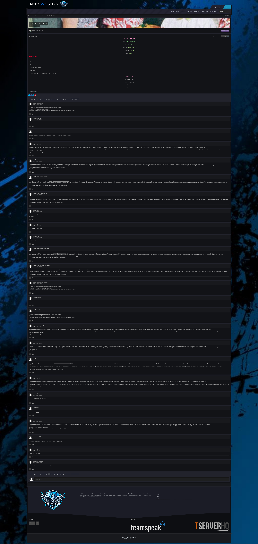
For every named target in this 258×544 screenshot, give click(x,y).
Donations (189, 11)
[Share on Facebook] (31, 95)
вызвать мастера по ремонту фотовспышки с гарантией (66, 424)
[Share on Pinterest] (35, 95)
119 (43, 99)
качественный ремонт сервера (60, 164)
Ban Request (197, 11)
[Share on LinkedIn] (33, 95)
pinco (36, 453)
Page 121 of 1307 (75, 99)
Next (66, 99)
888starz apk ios (37, 465)
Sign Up (227, 7)
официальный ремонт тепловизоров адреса (63, 363)
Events (157, 498)
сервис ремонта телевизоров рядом (61, 329)
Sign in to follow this (217, 36)
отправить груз (39, 123)
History (157, 496)
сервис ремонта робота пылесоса (60, 147)
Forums (178, 11)
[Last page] (69, 99)
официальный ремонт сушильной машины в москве (64, 270)
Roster (183, 11)
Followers (224, 36)
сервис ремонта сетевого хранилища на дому (59, 181)
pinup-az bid (35, 228)
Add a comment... (40, 479)
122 (51, 99)
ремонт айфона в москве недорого (44, 315)
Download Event (33, 91)
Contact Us (133, 537)
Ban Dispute (205, 11)
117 (37, 99)
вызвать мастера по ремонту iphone (44, 288)
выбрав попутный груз (52, 135)
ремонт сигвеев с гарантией (59, 198)
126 (63, 99)
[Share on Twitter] (29, 95)
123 (54, 99)
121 (49, 99)
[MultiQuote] (30, 114)
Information (213, 11)
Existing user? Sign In (217, 7)
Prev (32, 99)
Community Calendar (225, 30)
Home (172, 11)
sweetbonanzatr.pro (42, 240)
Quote (33, 114)
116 (34, 99)
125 (60, 99)
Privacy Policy (125, 537)
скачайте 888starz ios (57, 441)
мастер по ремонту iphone (42, 109)
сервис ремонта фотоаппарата (60, 381)
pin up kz (37, 412)
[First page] (29, 99)
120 (46, 99)
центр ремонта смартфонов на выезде (60, 346)
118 (40, 99)
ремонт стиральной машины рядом (60, 253)
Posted (37, 104)
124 (57, 99)
